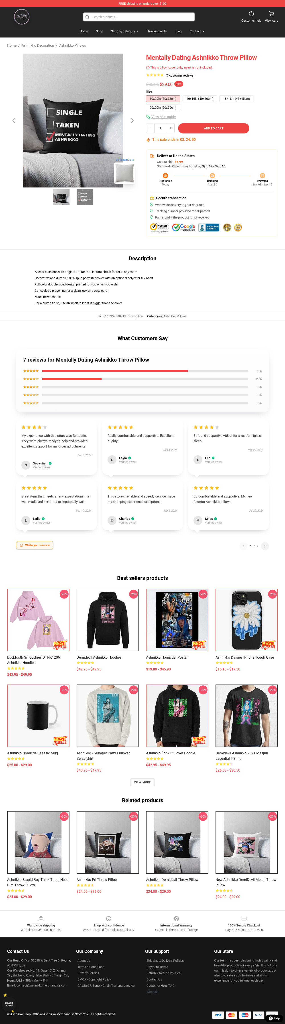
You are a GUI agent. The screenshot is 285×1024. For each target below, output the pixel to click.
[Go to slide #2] (84, 197)
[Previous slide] (14, 120)
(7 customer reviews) (180, 75)
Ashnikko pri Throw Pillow (97, 880)
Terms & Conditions (90, 967)
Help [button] (277, 1018)
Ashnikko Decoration (38, 45)
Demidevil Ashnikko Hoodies (99, 657)
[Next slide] (132, 120)
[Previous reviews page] (243, 546)
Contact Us (154, 979)
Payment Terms (157, 967)
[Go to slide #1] (61, 197)
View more (142, 782)
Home (11, 45)
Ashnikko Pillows (72, 45)
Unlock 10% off (9, 1004)
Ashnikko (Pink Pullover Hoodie (170, 753)
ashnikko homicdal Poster (166, 657)
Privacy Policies (88, 973)
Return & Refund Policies (163, 973)
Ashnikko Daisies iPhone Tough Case (245, 657)
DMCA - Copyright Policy (94, 979)
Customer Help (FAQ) (161, 985)
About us (83, 960)
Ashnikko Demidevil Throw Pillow (172, 880)
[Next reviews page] (265, 546)
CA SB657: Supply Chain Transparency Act (106, 985)
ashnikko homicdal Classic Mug (32, 753)
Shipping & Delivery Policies (165, 960)
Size (149, 91)
